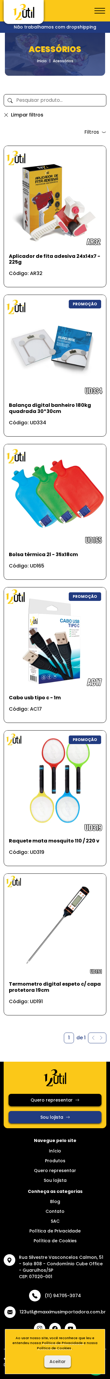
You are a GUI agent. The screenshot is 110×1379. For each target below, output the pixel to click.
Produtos (55, 1161)
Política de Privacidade (55, 1231)
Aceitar (58, 1361)
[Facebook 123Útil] (55, 1329)
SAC (55, 1221)
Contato (55, 1211)
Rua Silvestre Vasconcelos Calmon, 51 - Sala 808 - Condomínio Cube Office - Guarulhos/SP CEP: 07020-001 (61, 1267)
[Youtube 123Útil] (70, 1329)
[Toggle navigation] (99, 11)
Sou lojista (51, 1117)
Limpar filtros (27, 114)
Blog (55, 1201)
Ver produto (51, 275)
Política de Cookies (55, 1241)
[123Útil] (24, 12)
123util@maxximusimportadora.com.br (63, 1312)
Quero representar (52, 1100)
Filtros (91, 132)
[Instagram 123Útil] (40, 1329)
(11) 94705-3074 (63, 1296)
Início (42, 60)
